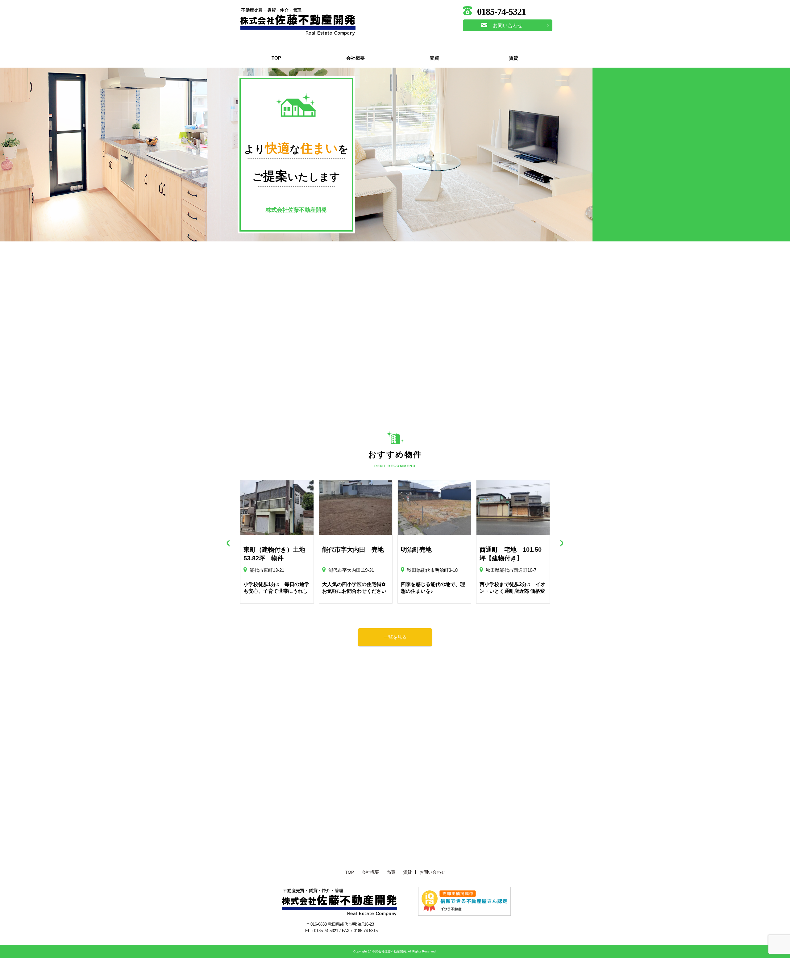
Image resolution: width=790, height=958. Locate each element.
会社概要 (355, 58)
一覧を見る (395, 637)
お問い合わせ (507, 25)
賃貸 (513, 58)
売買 (434, 58)
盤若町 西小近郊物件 (432, 549)
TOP (276, 58)
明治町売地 (258, 549)
